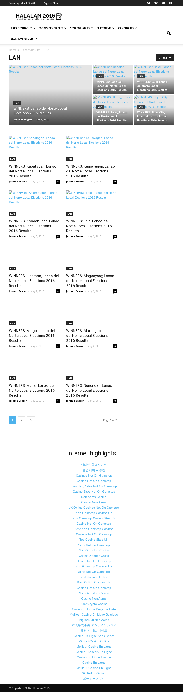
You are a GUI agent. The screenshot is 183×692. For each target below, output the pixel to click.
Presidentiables (21, 28)
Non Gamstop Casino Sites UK (94, 518)
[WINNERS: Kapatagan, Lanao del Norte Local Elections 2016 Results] (34, 148)
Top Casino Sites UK (93, 539)
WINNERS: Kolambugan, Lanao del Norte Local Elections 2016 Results (34, 226)
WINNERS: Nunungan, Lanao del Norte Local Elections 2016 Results (89, 390)
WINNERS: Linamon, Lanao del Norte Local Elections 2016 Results (34, 281)
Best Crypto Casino (94, 604)
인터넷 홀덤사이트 (94, 465)
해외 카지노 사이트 (94, 630)
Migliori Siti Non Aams (94, 620)
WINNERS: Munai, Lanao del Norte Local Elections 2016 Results (32, 390)
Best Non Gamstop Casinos (93, 529)
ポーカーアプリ (94, 678)
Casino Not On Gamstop (94, 481)
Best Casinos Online (94, 577)
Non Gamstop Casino (94, 550)
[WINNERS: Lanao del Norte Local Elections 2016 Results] (50, 100)
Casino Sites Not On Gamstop (94, 491)
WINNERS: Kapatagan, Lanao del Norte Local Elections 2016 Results (32, 171)
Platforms (104, 28)
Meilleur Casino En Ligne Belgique (94, 614)
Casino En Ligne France (94, 657)
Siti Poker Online (94, 673)
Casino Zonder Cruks (94, 555)
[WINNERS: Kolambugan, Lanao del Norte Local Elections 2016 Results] (34, 203)
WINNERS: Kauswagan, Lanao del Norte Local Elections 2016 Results (90, 171)
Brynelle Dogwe (22, 119)
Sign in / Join (51, 3)
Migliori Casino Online (94, 641)
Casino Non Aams (93, 502)
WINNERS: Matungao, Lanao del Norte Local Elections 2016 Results (89, 335)
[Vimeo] (156, 3)
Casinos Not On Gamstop (94, 475)
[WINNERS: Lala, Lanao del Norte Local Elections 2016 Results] (91, 203)
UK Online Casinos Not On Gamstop (94, 507)
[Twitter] (148, 3)
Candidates (126, 28)
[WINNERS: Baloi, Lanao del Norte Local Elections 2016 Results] (154, 79)
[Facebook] (141, 3)
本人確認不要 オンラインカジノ (94, 625)
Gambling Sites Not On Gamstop (94, 486)
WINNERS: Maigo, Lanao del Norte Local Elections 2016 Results (32, 335)
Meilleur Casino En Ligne (94, 646)
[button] (168, 33)
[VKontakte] (163, 3)
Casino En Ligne (94, 662)
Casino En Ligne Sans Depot (94, 636)
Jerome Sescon (18, 181)
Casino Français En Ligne (94, 652)
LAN (17, 103)
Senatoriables (80, 28)
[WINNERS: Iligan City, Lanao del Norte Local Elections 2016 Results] (154, 110)
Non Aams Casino (93, 497)
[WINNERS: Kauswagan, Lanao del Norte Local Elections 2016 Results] (91, 148)
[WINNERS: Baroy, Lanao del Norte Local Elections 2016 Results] (113, 110)
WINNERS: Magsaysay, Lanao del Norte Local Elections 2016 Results (90, 281)
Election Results (22, 38)
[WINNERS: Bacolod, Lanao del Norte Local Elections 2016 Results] (113, 79)
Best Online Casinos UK (94, 582)
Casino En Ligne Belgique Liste (94, 609)
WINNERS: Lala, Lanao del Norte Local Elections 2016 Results (89, 226)
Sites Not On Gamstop (94, 545)
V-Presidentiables (51, 28)
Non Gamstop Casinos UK (93, 513)
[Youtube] (170, 3)
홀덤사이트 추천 (94, 470)
